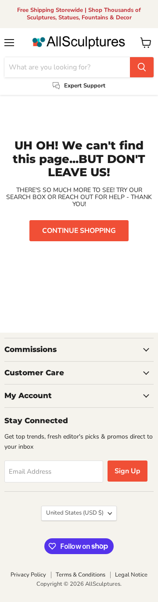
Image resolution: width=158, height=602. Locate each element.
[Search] (142, 67)
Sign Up (127, 471)
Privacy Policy (28, 575)
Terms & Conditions (80, 575)
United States (75, 513)
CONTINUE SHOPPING (79, 231)
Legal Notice (131, 575)
